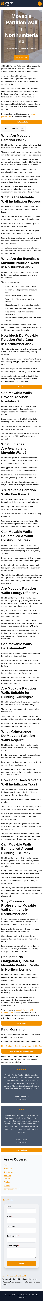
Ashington (28, 1046)
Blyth (3, 1046)
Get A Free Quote (21, 1150)
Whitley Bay (37, 1046)
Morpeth (7, 1179)
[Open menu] (40, 3)
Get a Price (21, 387)
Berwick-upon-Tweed (12, 1189)
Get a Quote (20, 57)
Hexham (7, 1185)
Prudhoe (7, 1182)
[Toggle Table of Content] (21, 129)
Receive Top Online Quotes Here (21, 1051)
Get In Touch (21, 1023)
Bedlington (10, 1046)
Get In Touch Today (21, 122)
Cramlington (19, 1046)
